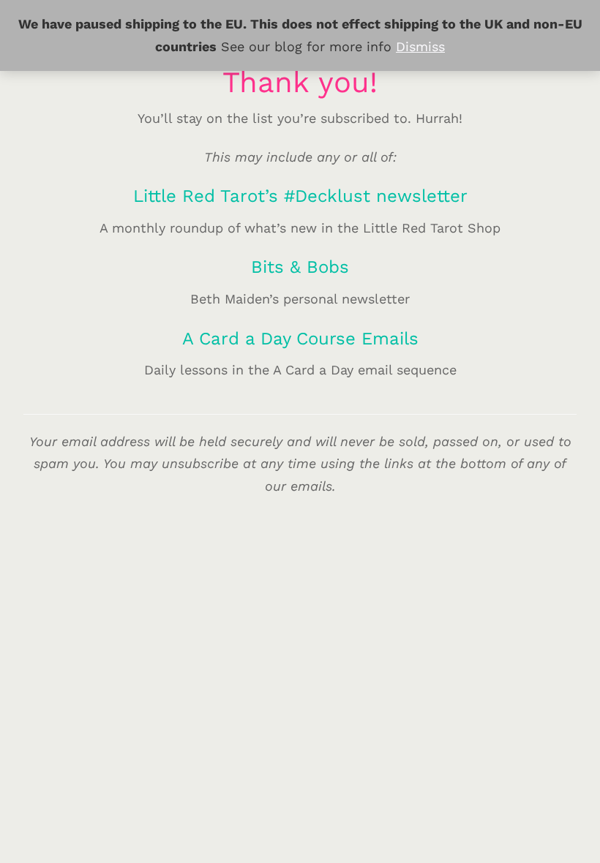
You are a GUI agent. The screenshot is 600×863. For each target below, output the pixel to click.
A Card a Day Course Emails (300, 338)
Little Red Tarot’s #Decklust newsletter (300, 196)
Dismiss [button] (420, 46)
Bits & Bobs (300, 267)
